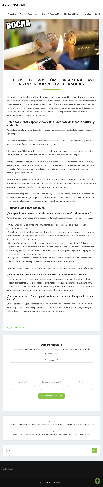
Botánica (12, 14)
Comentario (51, 359)
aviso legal (8, 469)
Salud (97, 14)
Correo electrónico (51, 382)
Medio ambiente (71, 14)
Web (81, 382)
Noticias (87, 14)
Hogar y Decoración (51, 14)
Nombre (22, 382)
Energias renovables (29, 14)
